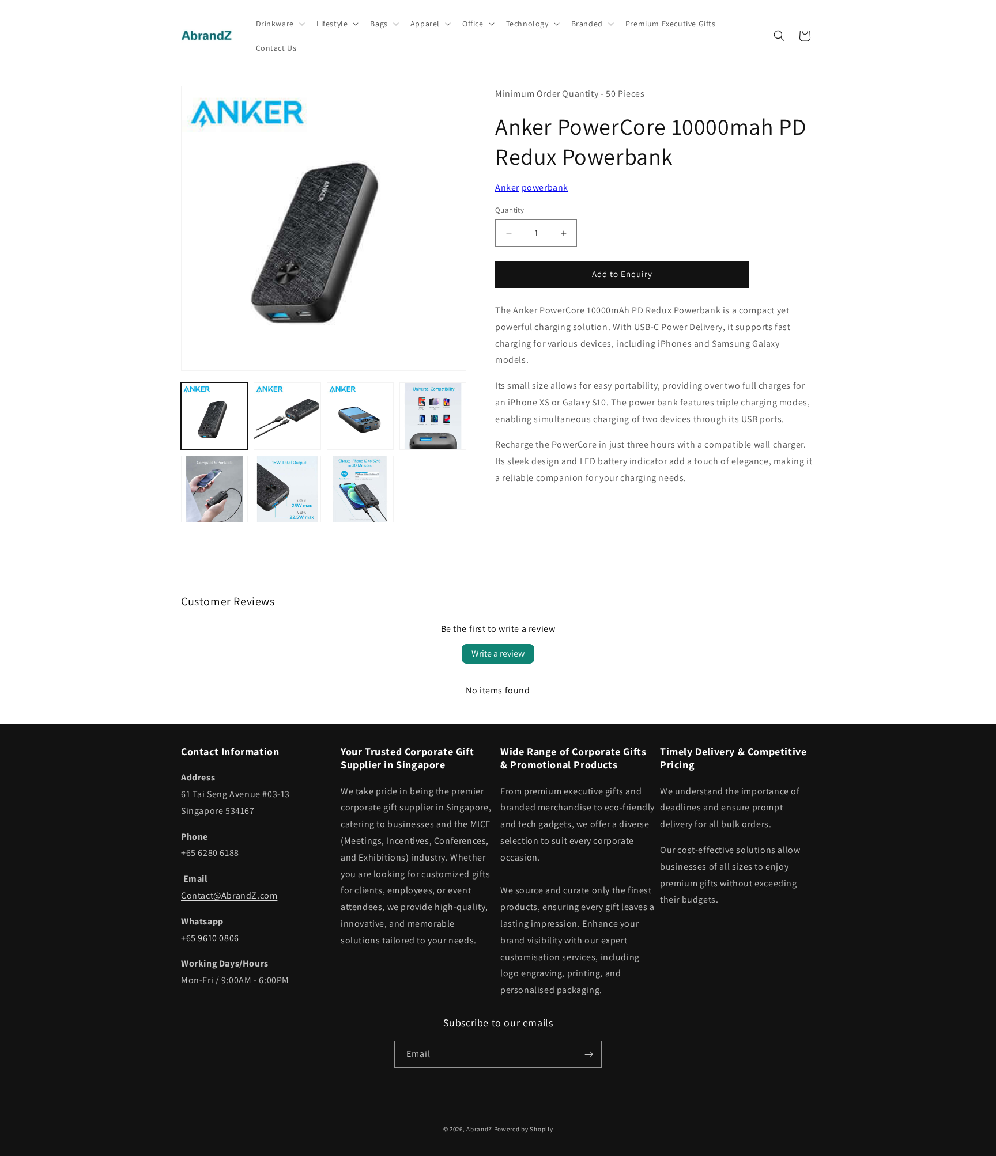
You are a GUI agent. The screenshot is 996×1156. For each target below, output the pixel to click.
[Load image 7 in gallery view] (360, 489)
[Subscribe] (588, 1054)
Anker (507, 187)
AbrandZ (479, 1129)
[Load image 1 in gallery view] (214, 415)
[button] (279, 24)
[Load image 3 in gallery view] (360, 415)
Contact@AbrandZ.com (229, 895)
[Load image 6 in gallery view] (287, 489)
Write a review (498, 653)
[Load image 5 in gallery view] (214, 489)
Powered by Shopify (523, 1129)
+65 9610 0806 (210, 938)
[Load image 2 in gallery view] (287, 415)
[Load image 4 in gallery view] (432, 415)
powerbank (545, 187)
